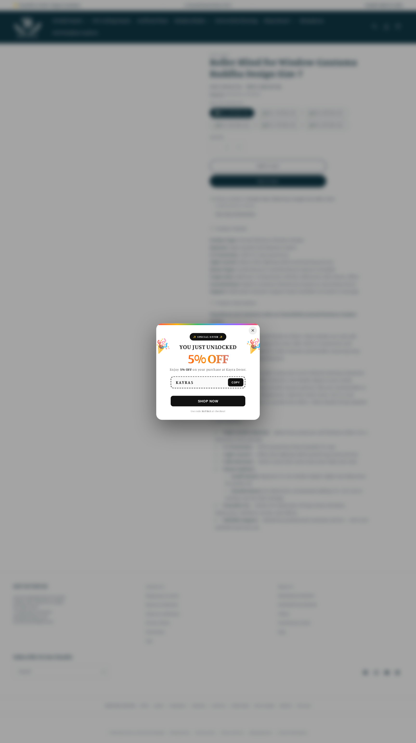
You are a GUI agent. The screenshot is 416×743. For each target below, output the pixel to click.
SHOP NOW (208, 401)
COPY (236, 382)
